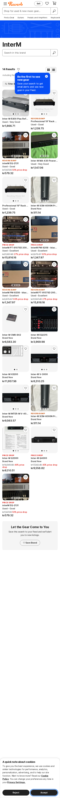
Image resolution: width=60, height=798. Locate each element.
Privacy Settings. (16, 782)
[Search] (54, 11)
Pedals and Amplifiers (37, 17)
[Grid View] (48, 70)
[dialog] (30, 778)
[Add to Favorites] (18, 69)
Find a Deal (9, 17)
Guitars (20, 17)
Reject (16, 792)
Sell (38, 3)
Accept (44, 792)
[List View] (53, 70)
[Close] (46, 76)
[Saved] (47, 3)
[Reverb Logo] (15, 4)
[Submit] (54, 52)
